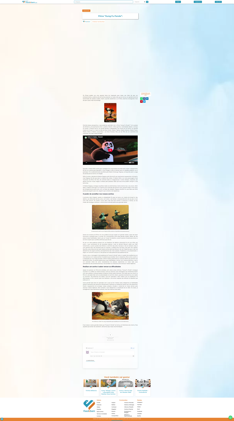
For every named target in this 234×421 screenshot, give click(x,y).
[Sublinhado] (94, 356)
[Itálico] (93, 356)
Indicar (113, 413)
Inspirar (113, 402)
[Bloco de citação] (101, 356)
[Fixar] (96, 356)
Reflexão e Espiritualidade (128, 415)
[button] (230, 417)
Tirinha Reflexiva (91, 390)
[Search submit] (147, 2)
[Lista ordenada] (98, 356)
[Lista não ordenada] (100, 356)
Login (133, 348)
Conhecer (114, 407)
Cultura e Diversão (129, 402)
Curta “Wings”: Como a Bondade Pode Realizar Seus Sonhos (108, 392)
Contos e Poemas (128, 409)
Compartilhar (115, 415)
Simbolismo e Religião (127, 412)
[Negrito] (91, 356)
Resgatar (114, 409)
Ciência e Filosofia (128, 407)
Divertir (113, 411)
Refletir (113, 404)
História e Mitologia (129, 404)
